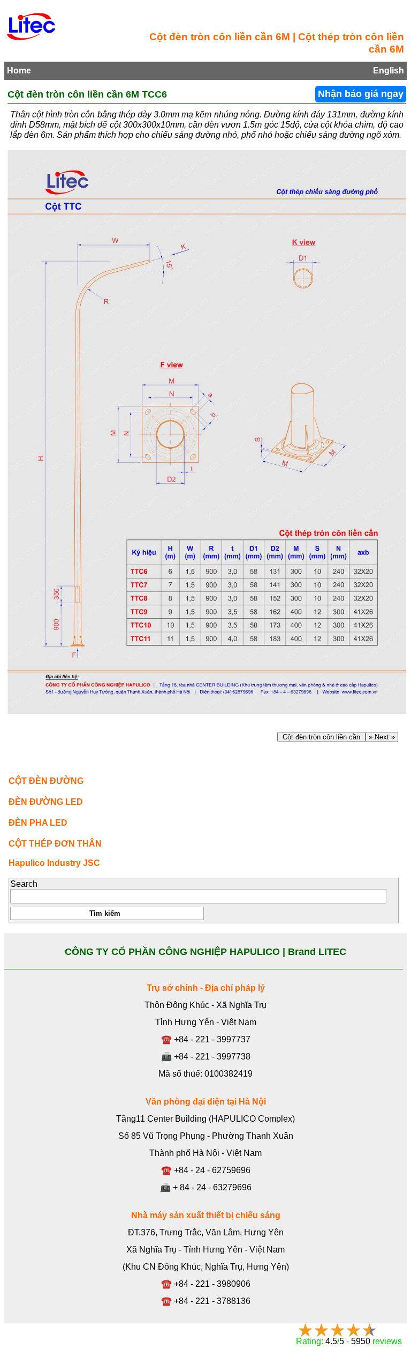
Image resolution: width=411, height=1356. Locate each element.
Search (23, 883)
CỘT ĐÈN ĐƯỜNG (46, 781)
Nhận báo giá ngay (361, 93)
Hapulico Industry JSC (54, 863)
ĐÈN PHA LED (38, 822)
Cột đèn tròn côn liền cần (321, 737)
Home (19, 70)
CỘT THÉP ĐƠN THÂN (55, 843)
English (388, 70)
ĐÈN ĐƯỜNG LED (46, 801)
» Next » (382, 737)
